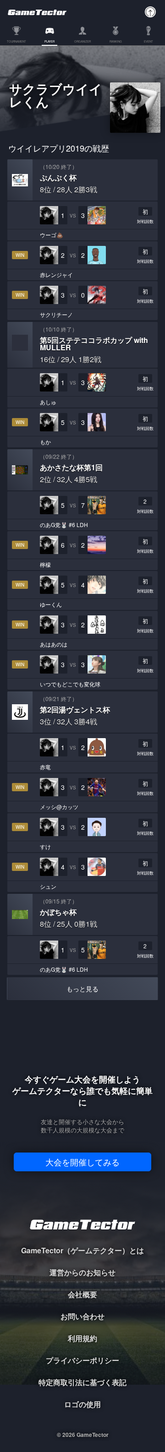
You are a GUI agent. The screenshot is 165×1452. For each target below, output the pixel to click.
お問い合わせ (82, 1316)
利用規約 (82, 1338)
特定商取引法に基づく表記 (82, 1382)
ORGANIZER (82, 42)
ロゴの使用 (82, 1404)
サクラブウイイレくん (55, 96)
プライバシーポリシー (82, 1360)
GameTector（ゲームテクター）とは (82, 1250)
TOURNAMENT (16, 42)
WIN (20, 255)
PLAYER (49, 42)
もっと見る (82, 988)
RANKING (116, 42)
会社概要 (82, 1294)
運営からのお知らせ (83, 1272)
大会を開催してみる (82, 1162)
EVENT (148, 42)
